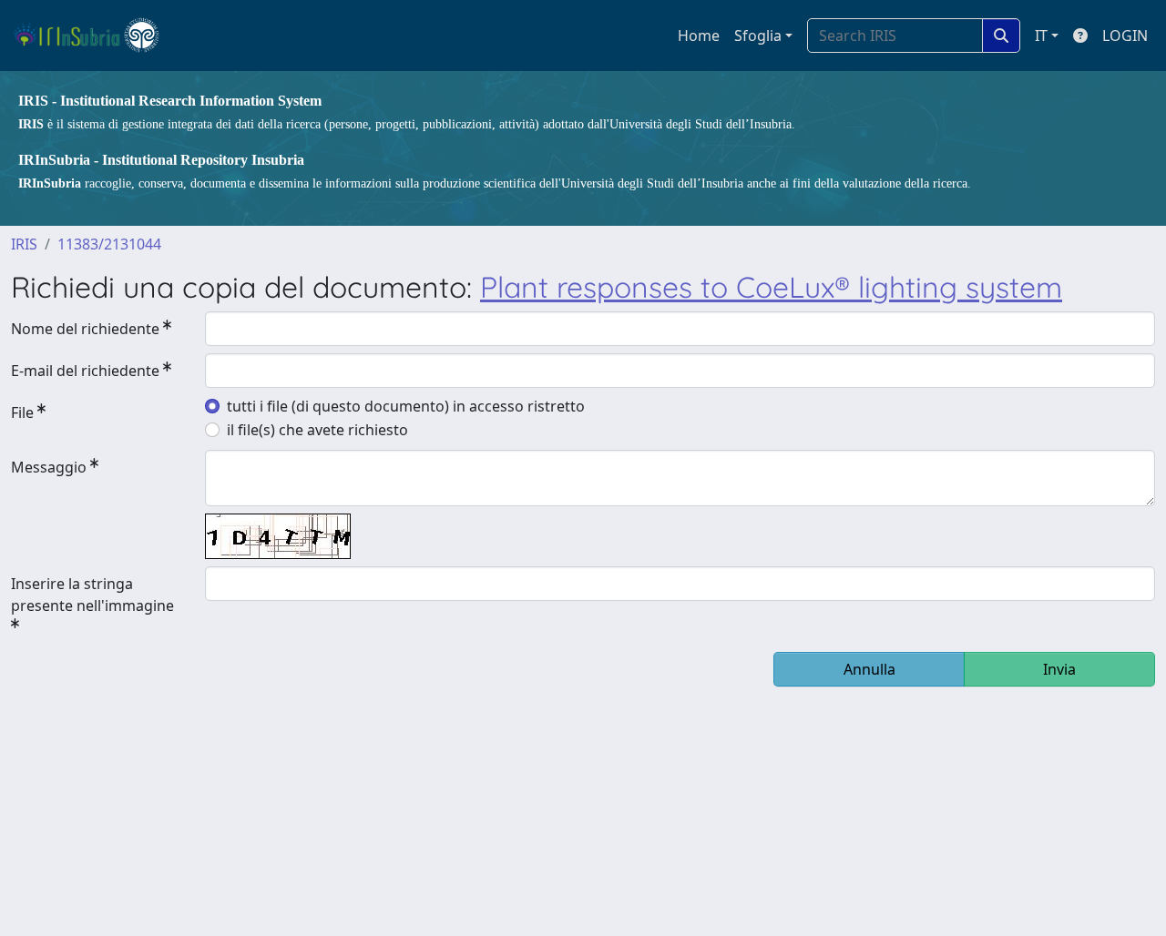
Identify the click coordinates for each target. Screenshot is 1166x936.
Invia (1059, 669)
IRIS (24, 244)
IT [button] (1041, 35)
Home (699, 35)
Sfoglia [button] (758, 35)
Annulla (869, 669)
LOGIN (1125, 35)
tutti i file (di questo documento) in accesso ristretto (406, 406)
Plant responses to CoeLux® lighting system (771, 287)
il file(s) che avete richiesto (317, 430)
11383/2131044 (109, 244)
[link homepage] (94, 35)
